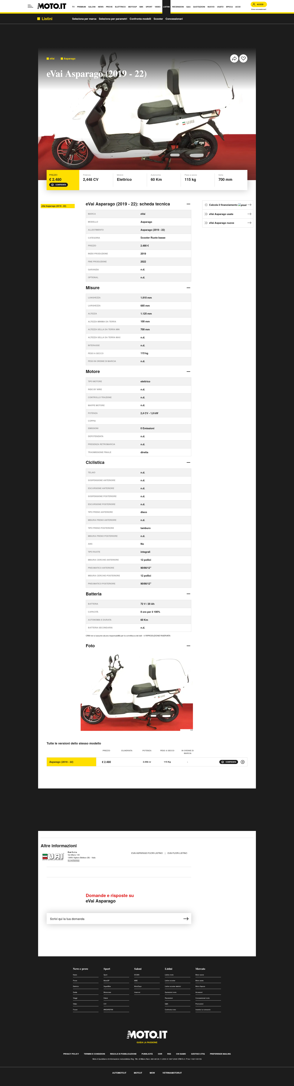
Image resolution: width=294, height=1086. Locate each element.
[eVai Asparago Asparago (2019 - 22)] (243, 762)
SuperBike (107, 986)
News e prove (80, 969)
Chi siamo (181, 1054)
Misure (93, 287)
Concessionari (174, 19)
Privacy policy (71, 1054)
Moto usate (199, 980)
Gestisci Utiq (198, 1054)
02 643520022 (73, 860)
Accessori (198, 992)
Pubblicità (147, 1054)
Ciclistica (95, 462)
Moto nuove (199, 975)
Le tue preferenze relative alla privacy (53, 1084)
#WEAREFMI (108, 1010)
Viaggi (75, 998)
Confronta (60, 185)
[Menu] (30, 6)
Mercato (200, 969)
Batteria (94, 594)
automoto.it (119, 1072)
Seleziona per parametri (113, 19)
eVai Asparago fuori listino (147, 853)
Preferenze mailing (220, 1054)
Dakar (106, 998)
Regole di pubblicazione (123, 1054)
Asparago (69, 58)
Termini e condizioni (94, 1054)
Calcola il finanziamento (223, 205)
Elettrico (76, 986)
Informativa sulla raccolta (15, 1084)
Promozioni (199, 1004)
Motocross (107, 992)
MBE (136, 980)
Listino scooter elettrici (173, 986)
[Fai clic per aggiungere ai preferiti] (243, 58)
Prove (75, 980)
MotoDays (138, 986)
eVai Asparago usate (221, 214)
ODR (160, 1054)
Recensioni (169, 998)
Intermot (137, 992)
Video (75, 1004)
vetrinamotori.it (172, 1072)
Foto (90, 645)
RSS (169, 1054)
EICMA (136, 975)
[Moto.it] (51, 6)
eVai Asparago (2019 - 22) (54, 205)
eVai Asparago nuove (221, 223)
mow (152, 1072)
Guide (75, 992)
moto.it (138, 1072)
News (75, 975)
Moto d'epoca (200, 986)
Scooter (158, 19)
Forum (75, 1010)
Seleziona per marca (84, 19)
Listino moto (169, 975)
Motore (93, 371)
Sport (107, 969)
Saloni (137, 969)
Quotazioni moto (170, 992)
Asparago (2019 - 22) (61, 761)
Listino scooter (170, 980)
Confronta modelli (140, 19)
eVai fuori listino (177, 853)
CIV (105, 1004)
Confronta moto (170, 1010)
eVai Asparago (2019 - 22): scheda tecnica (128, 204)
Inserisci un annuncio (202, 1010)
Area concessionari (258, 9)
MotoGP (106, 980)
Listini (168, 969)
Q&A (166, 1004)
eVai (52, 58)
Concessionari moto (202, 998)
